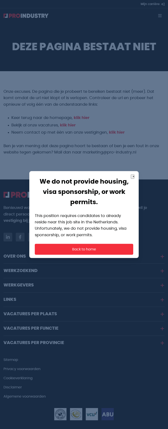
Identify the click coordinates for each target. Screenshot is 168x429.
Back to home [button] (84, 249)
